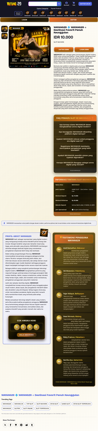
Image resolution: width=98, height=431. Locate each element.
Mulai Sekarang (26, 335)
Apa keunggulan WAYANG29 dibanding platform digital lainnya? (75, 133)
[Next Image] (49, 47)
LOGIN (24, 20)
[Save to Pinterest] (21, 425)
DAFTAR (73, 20)
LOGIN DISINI (84, 49)
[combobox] (43, 4)
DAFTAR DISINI (64, 49)
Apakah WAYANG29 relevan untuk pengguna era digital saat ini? (75, 140)
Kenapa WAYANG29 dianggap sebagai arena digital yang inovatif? (75, 164)
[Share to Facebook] (10, 425)
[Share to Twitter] (5, 425)
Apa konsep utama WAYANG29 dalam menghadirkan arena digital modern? (75, 126)
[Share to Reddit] (26, 425)
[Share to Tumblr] (32, 425)
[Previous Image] (10, 47)
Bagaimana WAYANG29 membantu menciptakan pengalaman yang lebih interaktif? (75, 148)
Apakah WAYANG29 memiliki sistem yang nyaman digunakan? (75, 156)
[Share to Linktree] (16, 425)
